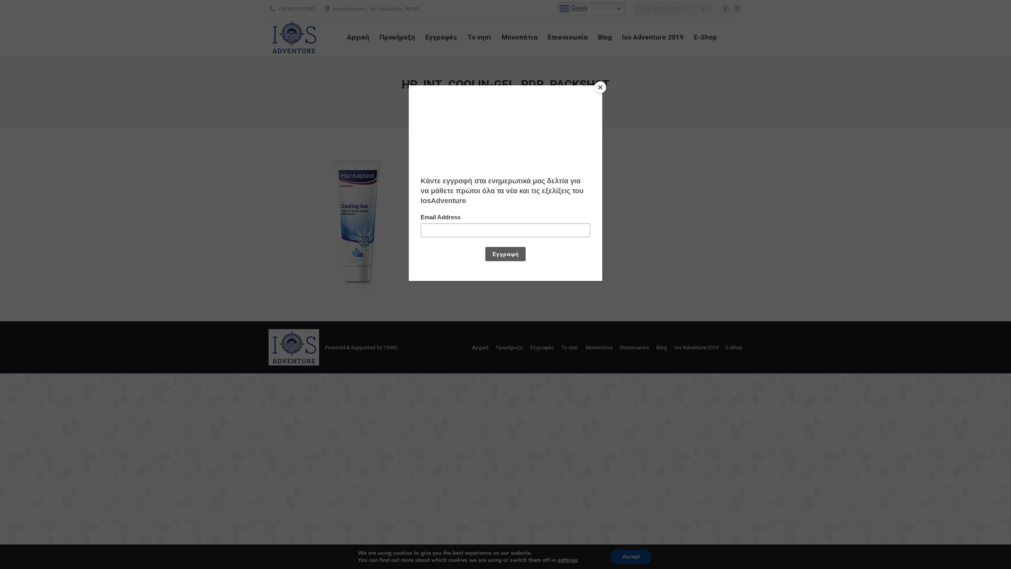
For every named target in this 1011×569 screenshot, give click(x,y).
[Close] (600, 87)
